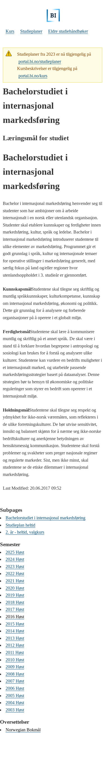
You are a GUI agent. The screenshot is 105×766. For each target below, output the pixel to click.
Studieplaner (31, 31)
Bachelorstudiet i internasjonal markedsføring (45, 517)
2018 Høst (15, 602)
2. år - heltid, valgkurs (25, 532)
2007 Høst (15, 681)
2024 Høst (15, 559)
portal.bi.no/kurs (32, 75)
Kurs (10, 31)
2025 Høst (15, 552)
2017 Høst (15, 609)
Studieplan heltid (20, 525)
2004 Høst (15, 702)
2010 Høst (15, 659)
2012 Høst (15, 645)
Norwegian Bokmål (23, 729)
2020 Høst (15, 588)
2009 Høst (15, 666)
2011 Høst (15, 652)
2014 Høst (15, 631)
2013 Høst (15, 638)
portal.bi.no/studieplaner (39, 61)
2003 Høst (15, 709)
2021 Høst (15, 580)
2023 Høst (15, 566)
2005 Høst (15, 695)
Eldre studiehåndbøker (68, 31)
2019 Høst (15, 595)
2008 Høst (15, 674)
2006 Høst (15, 688)
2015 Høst (15, 624)
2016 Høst (15, 616)
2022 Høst (15, 573)
